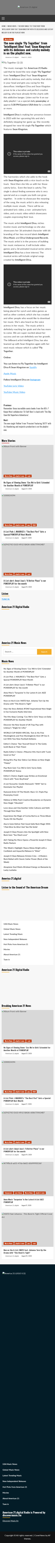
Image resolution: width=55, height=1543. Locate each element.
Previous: (28, 410)
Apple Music (10, 374)
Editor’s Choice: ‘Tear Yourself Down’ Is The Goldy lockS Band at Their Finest (25, 745)
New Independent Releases (15, 939)
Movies (7, 949)
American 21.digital (12, 57)
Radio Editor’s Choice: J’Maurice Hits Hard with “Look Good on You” (27, 753)
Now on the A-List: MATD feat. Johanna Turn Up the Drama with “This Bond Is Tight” (26, 702)
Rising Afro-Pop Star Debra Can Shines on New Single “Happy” (27, 761)
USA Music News (11, 924)
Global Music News (12, 929)
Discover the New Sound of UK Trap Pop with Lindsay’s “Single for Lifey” (23, 726)
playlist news (19, 476)
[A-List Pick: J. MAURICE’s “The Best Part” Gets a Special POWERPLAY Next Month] (27, 511)
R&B (34, 525)
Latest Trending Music (13, 934)
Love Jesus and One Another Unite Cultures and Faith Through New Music (27, 809)
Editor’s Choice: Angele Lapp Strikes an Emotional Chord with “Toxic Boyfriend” (25, 777)
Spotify (33, 367)
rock (28, 476)
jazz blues (18, 1193)
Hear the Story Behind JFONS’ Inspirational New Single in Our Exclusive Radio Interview (27, 710)
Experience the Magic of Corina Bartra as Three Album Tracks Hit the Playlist (27, 817)
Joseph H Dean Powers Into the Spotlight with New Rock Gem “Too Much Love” (26, 833)
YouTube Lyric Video (14, 386)
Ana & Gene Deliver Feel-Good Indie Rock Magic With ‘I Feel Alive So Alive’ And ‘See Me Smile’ (27, 825)
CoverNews (39, 1535)
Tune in (7, 960)
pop (28, 525)
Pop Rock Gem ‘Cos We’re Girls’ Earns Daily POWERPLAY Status (23, 769)
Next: (27, 425)
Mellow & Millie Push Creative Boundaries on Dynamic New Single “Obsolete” (27, 801)
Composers (8, 1193)
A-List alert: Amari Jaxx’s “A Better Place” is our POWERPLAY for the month (24, 686)
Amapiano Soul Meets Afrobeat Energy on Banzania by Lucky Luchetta (27, 868)
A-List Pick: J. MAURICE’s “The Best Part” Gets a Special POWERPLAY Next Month (25, 678)
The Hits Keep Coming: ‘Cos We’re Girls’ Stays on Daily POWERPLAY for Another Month (27, 718)
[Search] (51, 18)
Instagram (35, 380)
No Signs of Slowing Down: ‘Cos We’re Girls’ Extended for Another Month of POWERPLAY (27, 670)
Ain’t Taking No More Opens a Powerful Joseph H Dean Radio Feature (28, 841)
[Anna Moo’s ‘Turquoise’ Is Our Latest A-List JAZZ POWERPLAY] (27, 1179)
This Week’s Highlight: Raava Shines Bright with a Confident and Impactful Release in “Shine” (25, 849)
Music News (9, 39)
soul (28, 574)
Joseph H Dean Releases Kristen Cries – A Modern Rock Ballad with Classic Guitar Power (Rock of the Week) (26, 859)
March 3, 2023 (26, 57)
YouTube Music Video (14, 392)
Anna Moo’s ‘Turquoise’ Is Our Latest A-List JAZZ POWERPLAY (25, 694)
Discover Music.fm (10, 1521)
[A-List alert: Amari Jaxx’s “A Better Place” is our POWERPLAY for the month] (27, 560)
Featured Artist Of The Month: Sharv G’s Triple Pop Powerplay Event (26, 793)
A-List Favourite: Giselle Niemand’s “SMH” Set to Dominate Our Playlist (25, 785)
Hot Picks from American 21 (16, 944)
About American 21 (12, 955)
